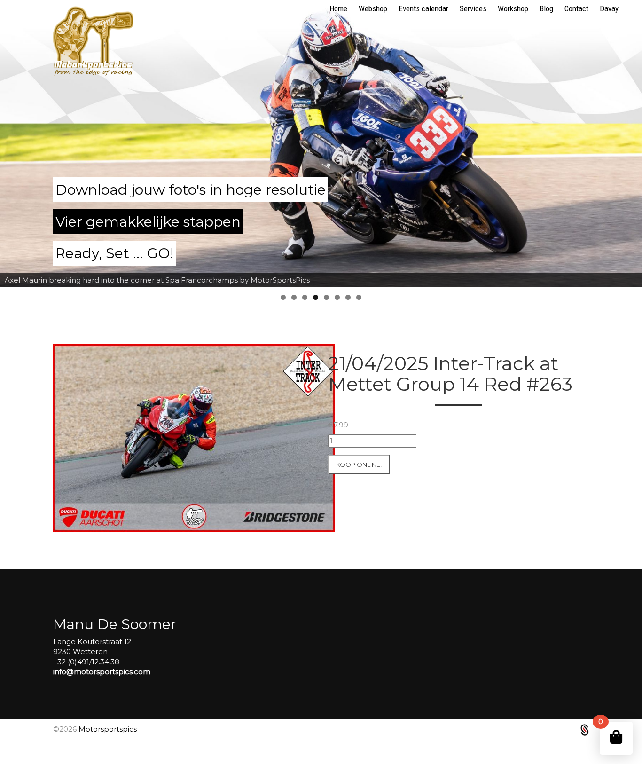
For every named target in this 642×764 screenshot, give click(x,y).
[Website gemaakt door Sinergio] (584, 729)
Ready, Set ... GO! (114, 253)
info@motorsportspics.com (101, 671)
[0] (616, 737)
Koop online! (359, 464)
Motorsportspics (107, 729)
